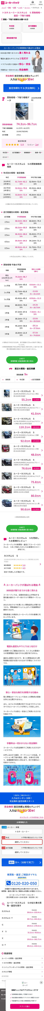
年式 (7, 837)
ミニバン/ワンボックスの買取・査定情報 (17, 967)
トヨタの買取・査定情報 (11, 963)
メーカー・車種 (13, 827)
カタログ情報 (7, 971)
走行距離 (9, 848)
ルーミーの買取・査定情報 (12, 958)
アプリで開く (24, 1006)
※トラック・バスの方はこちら (31, 817)
